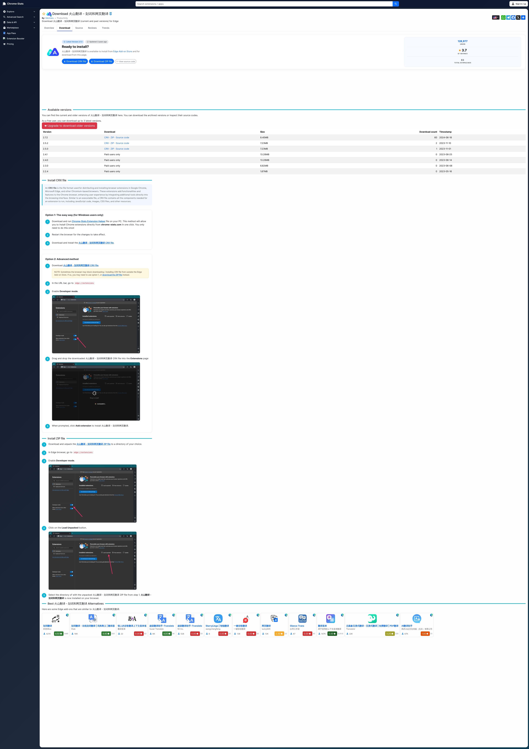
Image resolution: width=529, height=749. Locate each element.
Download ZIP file (102, 61)
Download (64, 27)
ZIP (112, 137)
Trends (105, 27)
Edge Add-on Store (122, 51)
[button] (518, 3)
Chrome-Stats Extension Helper (88, 221)
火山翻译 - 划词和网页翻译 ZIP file (93, 444)
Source (79, 27)
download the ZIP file (112, 275)
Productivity (62, 18)
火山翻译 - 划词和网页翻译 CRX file (96, 242)
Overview (49, 27)
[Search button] (396, 3)
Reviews (92, 27)
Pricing (10, 44)
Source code (122, 137)
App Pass (11, 33)
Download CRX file (76, 61)
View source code (127, 61)
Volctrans (49, 18)
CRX (106, 137)
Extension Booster (15, 38)
